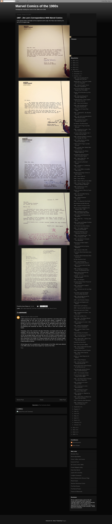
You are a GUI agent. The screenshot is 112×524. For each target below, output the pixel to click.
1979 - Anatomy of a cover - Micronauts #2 (81, 386)
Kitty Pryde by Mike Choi (80, 316)
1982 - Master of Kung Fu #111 (82, 205)
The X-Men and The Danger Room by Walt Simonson (81, 293)
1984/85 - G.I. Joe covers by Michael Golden (81, 276)
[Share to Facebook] (45, 306)
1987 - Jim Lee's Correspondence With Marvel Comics (82, 117)
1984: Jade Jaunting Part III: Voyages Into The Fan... (81, 78)
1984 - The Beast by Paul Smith (82, 201)
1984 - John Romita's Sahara (81, 300)
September (77, 406)
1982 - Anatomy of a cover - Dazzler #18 (81, 383)
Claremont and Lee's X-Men (81, 310)
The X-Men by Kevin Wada (81, 344)
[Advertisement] (41, 384)
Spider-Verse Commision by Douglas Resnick (81, 273)
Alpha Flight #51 (27, 308)
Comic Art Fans (75, 462)
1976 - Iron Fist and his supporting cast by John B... (81, 262)
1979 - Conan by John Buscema (82, 400)
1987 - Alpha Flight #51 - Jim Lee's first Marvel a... (81, 159)
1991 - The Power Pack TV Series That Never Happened (82, 379)
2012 (74, 427)
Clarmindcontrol (77, 442)
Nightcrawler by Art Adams (80, 305)
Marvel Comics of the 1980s (36, 6)
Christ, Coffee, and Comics (78, 459)
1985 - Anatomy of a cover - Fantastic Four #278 (81, 120)
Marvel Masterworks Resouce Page (80, 478)
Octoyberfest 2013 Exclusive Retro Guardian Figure (81, 155)
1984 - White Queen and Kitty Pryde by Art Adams (81, 141)
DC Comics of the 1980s (77, 464)
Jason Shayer (76, 445)
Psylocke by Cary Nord (80, 342)
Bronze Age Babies (76, 456)
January (76, 424)
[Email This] (40, 306)
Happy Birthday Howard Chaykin (82, 350)
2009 (74, 434)
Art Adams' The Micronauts (81, 123)
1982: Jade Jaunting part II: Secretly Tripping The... (81, 96)
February (76, 422)
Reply (22, 348)
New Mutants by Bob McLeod (81, 203)
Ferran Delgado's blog (76, 467)
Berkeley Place (75, 454)
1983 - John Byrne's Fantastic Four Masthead (81, 239)
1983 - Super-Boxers (79, 178)
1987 (22, 308)
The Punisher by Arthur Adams (82, 226)
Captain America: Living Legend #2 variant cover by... (82, 100)
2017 (74, 60)
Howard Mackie (41, 308)
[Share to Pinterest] (47, 306)
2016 (74, 62)
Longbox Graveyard (76, 475)
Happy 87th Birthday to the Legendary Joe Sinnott (81, 232)
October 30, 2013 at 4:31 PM (31, 316)
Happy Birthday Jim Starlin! (81, 332)
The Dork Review (75, 486)
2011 (74, 429)
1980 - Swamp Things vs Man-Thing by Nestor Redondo (82, 183)
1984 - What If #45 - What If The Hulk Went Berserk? (82, 339)
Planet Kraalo (74, 480)
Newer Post (20, 399)
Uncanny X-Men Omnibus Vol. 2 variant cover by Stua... (82, 133)
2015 (74, 65)
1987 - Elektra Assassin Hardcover (80, 198)
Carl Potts (34, 308)
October (76, 76)
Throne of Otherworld (76, 491)
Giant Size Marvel (75, 470)
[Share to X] (44, 306)
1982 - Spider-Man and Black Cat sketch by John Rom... (82, 397)
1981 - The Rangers (79, 279)
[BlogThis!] (42, 306)
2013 (74, 69)
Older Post (63, 399)
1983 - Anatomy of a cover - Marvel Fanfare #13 (81, 403)
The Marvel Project (76, 488)
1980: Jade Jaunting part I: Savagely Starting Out (81, 106)
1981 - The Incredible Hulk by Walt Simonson (81, 194)
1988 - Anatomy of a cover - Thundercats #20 (81, 187)
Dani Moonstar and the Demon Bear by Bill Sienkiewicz (82, 370)
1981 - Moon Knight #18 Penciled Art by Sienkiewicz (82, 347)
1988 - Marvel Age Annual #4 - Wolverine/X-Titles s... (82, 297)
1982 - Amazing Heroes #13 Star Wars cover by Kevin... (82, 335)
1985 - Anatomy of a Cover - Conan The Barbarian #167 (81, 269)
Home (41, 399)
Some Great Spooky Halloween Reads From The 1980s (82, 89)
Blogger (64, 520)
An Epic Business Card (80, 259)
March (76, 420)
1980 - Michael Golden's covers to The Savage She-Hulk (83, 137)
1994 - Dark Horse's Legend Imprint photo (81, 286)
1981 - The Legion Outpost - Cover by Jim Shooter (81, 228)
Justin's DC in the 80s (76, 472)
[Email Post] (37, 306)
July (75, 411)
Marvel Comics (53, 308)
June (75, 413)
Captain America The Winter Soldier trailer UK (81, 151)
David (22, 316)
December (77, 71)
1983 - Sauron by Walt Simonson (82, 308)
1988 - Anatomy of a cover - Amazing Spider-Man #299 (81, 212)
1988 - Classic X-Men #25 (80, 249)
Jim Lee (47, 308)
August (76, 409)
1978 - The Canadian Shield (81, 373)
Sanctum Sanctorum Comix (78, 483)
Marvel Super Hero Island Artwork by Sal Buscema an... (82, 366)
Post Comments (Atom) (44, 405)
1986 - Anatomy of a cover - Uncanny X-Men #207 (81, 390)
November (77, 73)
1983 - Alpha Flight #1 (79, 176)
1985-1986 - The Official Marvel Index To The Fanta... (82, 319)
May (75, 415)
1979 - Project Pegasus (80, 359)
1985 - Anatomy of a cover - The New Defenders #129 (82, 130)
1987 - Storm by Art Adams (81, 103)
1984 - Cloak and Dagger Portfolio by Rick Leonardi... (83, 223)
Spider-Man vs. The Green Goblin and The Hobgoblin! (82, 82)
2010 (74, 432)
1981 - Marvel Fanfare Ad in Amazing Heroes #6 (81, 362)
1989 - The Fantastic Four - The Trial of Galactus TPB (82, 236)
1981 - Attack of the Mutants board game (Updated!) (81, 326)
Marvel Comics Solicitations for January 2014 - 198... (82, 208)
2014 (74, 67)
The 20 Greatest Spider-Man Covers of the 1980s (81, 375)
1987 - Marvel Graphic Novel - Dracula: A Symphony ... (81, 85)
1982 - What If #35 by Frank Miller (83, 180)
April (75, 418)
